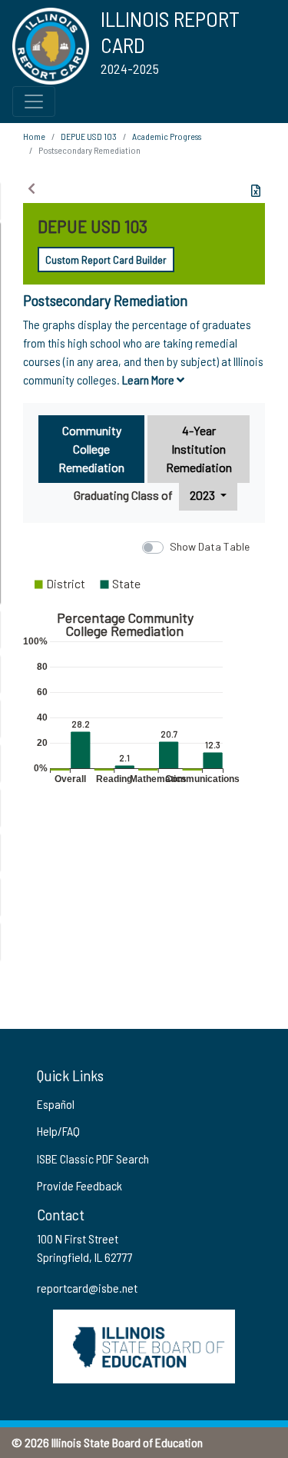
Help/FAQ (58, 1130)
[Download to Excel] (256, 190)
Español (55, 1104)
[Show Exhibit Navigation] (31, 188)
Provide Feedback (79, 1185)
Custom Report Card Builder (106, 259)
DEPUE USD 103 (89, 136)
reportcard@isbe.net (87, 1287)
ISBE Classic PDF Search (93, 1158)
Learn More (149, 379)
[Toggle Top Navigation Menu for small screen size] (33, 101)
